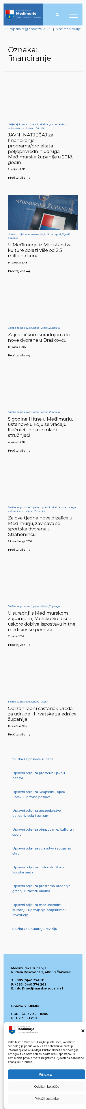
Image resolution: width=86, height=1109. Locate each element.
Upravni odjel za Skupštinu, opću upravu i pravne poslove (38, 794)
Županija (13, 238)
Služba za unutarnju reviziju (34, 929)
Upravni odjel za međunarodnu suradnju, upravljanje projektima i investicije (39, 910)
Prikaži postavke (47, 1098)
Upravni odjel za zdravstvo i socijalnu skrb (41, 850)
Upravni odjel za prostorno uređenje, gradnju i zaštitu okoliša (41, 888)
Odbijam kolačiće (46, 1086)
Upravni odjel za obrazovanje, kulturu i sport (34, 234)
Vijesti (40, 128)
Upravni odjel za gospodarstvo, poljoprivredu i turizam (37, 813)
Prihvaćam (46, 1074)
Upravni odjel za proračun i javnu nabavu (38, 775)
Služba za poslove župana (23, 328)
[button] (83, 1031)
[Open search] (57, 14)
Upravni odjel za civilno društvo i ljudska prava (38, 869)
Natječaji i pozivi (18, 124)
